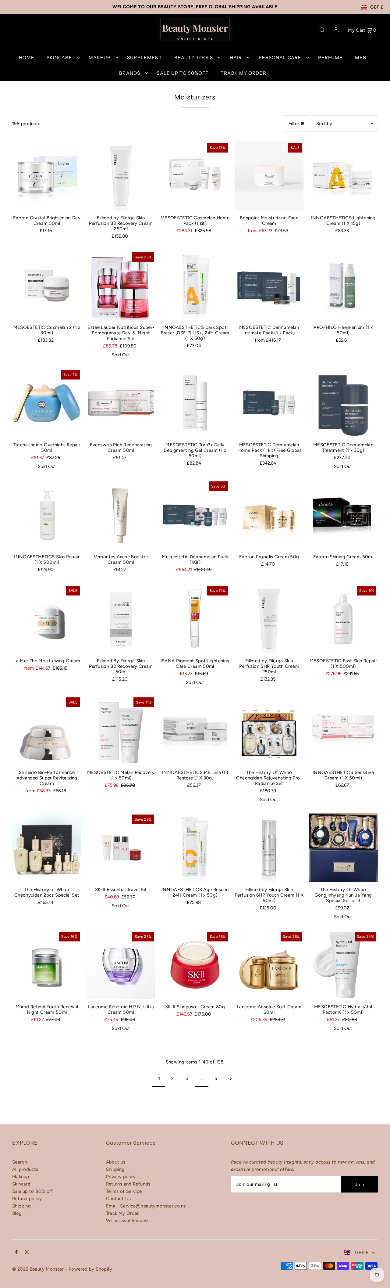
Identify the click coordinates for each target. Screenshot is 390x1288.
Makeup (20, 1176)
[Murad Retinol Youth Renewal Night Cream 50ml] (46, 964)
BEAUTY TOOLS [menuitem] (193, 57)
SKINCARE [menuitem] (59, 57)
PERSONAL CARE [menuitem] (280, 57)
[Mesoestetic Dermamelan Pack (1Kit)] (194, 514)
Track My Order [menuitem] (243, 73)
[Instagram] (27, 1252)
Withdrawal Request (127, 1220)
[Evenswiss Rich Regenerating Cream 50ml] (120, 402)
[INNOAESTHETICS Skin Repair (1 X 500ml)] (46, 514)
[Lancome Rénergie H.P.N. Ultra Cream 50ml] (120, 964)
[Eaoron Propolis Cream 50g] (269, 514)
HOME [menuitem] (27, 57)
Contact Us (118, 1198)
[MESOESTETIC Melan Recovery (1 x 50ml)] (120, 730)
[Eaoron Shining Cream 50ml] (343, 514)
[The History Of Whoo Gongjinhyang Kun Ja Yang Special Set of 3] (343, 847)
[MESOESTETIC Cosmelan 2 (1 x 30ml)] (46, 285)
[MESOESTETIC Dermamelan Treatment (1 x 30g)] (343, 402)
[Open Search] (322, 29)
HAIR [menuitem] (236, 57)
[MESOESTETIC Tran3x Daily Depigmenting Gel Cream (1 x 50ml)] (194, 402)
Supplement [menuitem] (144, 57)
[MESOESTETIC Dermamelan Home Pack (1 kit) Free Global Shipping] (269, 402)
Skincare (21, 1184)
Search (19, 1162)
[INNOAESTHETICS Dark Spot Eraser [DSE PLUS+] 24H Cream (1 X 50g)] (194, 285)
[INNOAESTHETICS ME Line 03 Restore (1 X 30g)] (194, 730)
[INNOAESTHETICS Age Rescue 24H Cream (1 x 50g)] (194, 847)
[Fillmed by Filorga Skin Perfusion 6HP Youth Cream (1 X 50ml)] (269, 847)
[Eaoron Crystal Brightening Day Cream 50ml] (46, 175)
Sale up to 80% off (32, 1191)
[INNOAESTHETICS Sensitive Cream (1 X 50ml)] (343, 730)
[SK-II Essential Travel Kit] (120, 847)
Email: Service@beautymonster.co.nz (146, 1206)
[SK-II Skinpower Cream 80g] (194, 964)
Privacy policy (121, 1176)
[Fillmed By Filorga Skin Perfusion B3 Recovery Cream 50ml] (120, 618)
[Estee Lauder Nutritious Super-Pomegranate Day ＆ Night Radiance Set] (120, 285)
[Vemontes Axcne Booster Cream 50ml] (120, 514)
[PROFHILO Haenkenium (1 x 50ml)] (343, 285)
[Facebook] (16, 1252)
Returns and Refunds (128, 1184)
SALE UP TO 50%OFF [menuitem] (182, 73)
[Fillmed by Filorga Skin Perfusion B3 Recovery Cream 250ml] (120, 175)
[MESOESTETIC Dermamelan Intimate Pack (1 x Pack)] (269, 285)
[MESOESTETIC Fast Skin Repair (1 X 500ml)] (343, 618)
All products (25, 1169)
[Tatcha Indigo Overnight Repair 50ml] (46, 402)
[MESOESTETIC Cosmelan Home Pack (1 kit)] (194, 175)
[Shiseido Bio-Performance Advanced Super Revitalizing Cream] (46, 730)
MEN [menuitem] (361, 57)
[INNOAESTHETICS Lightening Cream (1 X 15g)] (343, 175)
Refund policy (27, 1198)
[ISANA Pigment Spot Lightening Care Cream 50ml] (194, 618)
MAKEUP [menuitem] (100, 57)
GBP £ (377, 7)
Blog (17, 1213)
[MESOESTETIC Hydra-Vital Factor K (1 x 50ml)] (343, 964)
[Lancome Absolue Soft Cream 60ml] (269, 964)
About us (116, 1162)
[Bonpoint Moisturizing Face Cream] (269, 175)
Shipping (21, 1206)
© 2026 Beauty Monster (38, 1269)
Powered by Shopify (90, 1269)
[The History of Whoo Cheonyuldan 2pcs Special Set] (46, 847)
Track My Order (122, 1213)
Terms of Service (124, 1191)
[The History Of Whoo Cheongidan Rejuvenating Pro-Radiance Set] (269, 730)
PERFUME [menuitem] (330, 57)
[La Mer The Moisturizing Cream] (46, 618)
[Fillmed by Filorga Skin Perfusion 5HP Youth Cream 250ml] (269, 618)
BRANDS (129, 73)
